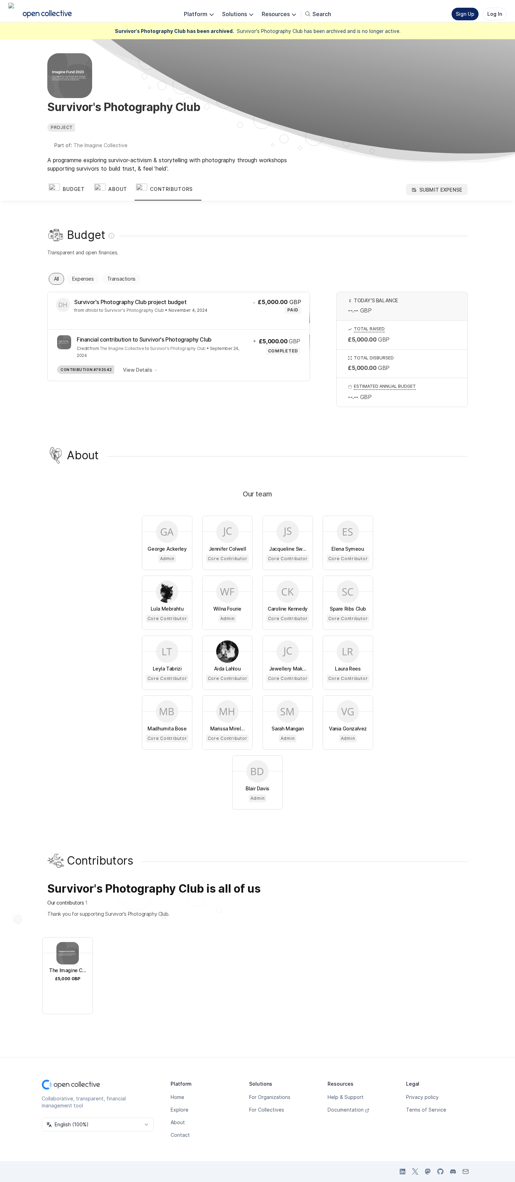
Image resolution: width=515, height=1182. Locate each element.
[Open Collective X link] (415, 1171)
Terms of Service (426, 1110)
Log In (494, 14)
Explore (179, 1110)
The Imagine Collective (101, 145)
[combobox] (98, 1125)
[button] (70, 189)
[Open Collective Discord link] (453, 1171)
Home (177, 1097)
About (178, 1122)
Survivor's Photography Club (134, 310)
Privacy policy (422, 1097)
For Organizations (269, 1097)
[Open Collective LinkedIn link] (402, 1171)
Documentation (346, 1110)
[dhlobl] (63, 305)
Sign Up (465, 14)
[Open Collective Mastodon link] (428, 1171)
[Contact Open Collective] (466, 1171)
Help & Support (346, 1097)
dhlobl (91, 310)
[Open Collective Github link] (440, 1171)
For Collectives (266, 1110)
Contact (180, 1135)
